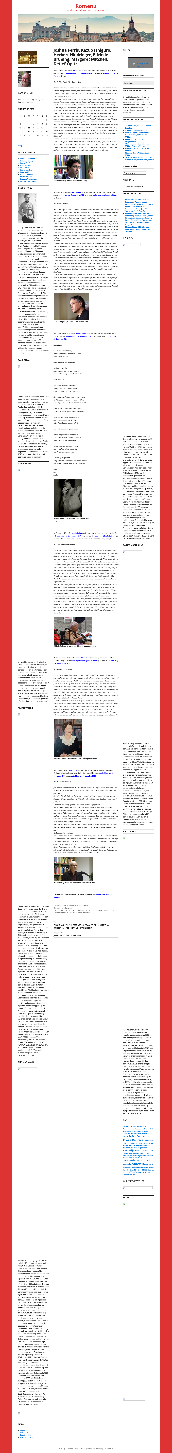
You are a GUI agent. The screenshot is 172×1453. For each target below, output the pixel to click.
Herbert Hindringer (93, 910)
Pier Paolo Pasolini (144, 1158)
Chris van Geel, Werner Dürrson (138, 157)
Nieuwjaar (138, 1156)
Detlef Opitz (65, 910)
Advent (126, 1126)
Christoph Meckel (129, 1133)
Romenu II (24, 172)
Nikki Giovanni (147, 1156)
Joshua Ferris (108, 910)
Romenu (86, 6)
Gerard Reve (148, 1140)
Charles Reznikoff (142, 1131)
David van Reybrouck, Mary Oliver (139, 160)
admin (85, 906)
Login (22, 1430)
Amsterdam (133, 1126)
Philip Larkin (133, 1158)
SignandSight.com (27, 174)
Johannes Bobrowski (130, 1148)
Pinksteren (127, 1160)
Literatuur (67, 908)
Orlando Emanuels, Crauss (136, 130)
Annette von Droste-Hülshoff (136, 1129)
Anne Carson (142, 1126)
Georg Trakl (25, 163)
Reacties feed (25, 1435)
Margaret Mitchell (74, 912)
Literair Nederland (28, 181)
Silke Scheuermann (130, 1167)
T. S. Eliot (130, 1170)
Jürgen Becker (143, 1148)
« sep (20, 146)
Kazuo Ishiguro (60, 912)
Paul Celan (24, 168)
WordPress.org (26, 1437)
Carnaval (132, 1131)
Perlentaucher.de (27, 170)
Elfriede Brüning (78, 910)
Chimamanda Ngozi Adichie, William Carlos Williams (136, 145)
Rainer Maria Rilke (138, 1160)
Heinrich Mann (137, 1143)
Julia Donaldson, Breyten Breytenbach (135, 140)
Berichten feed (26, 1433)
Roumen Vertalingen (28, 179)
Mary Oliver (144, 1153)
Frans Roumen (133, 1140)
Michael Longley (129, 1156)
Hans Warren (25, 165)
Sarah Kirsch (148, 1165)
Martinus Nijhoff (134, 1153)
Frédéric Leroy (26, 161)
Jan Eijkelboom (144, 1145)
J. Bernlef (135, 1145)
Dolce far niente (139, 1136)
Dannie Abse (140, 1133)
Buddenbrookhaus (27, 159)
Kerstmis (144, 1151)
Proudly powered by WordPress (72, 1449)
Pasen (125, 1158)
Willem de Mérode (136, 1172)
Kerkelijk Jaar (131, 1150)
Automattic (108, 1449)
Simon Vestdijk (142, 1167)
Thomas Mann (26, 177)
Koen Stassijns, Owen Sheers (137, 132)
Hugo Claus (147, 1143)
